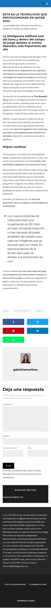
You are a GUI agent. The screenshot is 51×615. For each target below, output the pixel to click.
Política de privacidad (15, 584)
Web (29, 448)
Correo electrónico (10, 448)
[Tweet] (37, 322)
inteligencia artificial (23, 311)
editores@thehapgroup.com (15, 566)
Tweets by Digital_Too (13, 497)
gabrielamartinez (25, 369)
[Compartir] (13, 322)
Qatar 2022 (40, 311)
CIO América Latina (37, 584)
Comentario (8, 404)
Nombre (6, 436)
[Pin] (13, 331)
